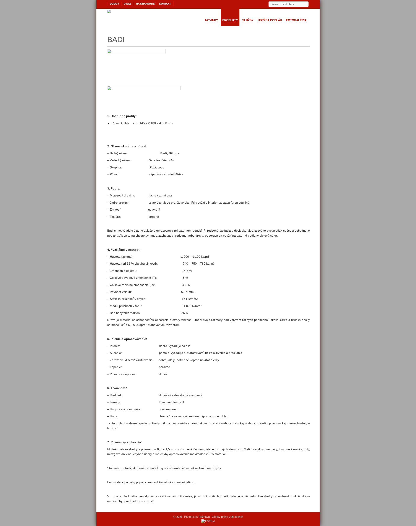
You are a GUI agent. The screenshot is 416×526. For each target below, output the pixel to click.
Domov (114, 3)
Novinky (211, 20)
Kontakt (165, 3)
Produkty (230, 20)
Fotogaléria (296, 20)
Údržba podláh (270, 20)
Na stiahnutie (145, 3)
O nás (127, 3)
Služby (248, 20)
